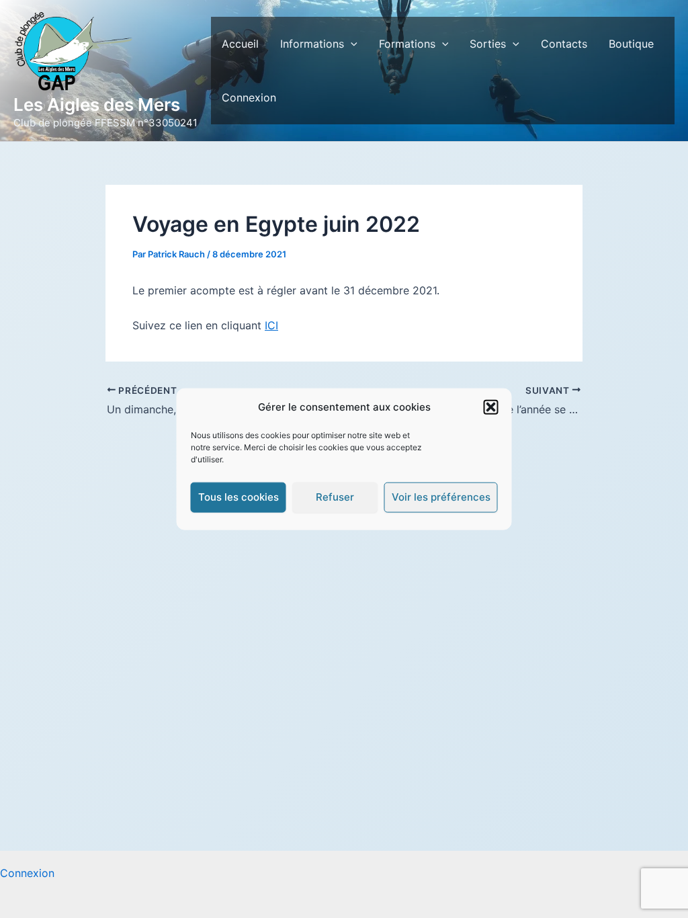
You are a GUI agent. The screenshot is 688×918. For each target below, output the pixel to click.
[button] (491, 407)
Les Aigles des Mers (96, 104)
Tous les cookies (238, 497)
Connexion (249, 97)
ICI (271, 325)
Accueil (240, 43)
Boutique (631, 43)
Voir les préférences (441, 497)
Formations (407, 43)
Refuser (335, 497)
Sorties (488, 43)
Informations (312, 43)
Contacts (564, 43)
